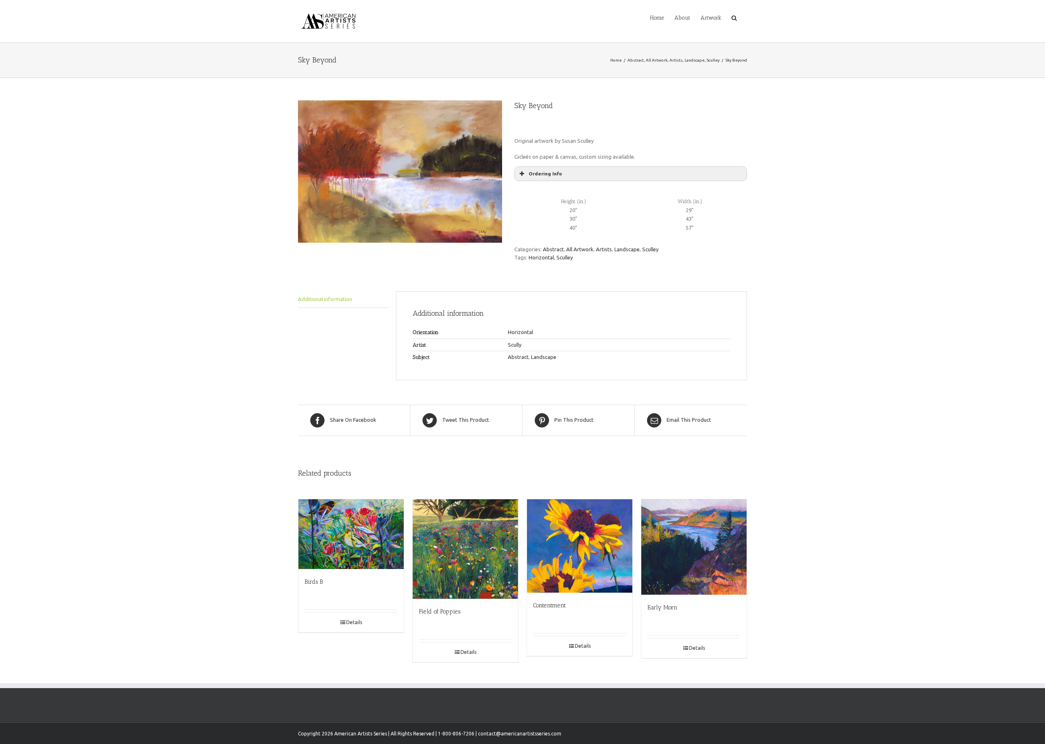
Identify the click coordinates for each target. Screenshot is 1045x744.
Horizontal (541, 257)
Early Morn (662, 607)
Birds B (314, 581)
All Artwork (580, 249)
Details (354, 622)
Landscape (627, 249)
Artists (604, 249)
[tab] (343, 299)
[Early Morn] (694, 547)
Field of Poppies (439, 611)
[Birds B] (351, 534)
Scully (514, 345)
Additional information (325, 299)
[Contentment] (579, 546)
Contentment (549, 605)
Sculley (650, 249)
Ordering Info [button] (545, 173)
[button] (734, 17)
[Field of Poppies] (465, 549)
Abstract (553, 249)
